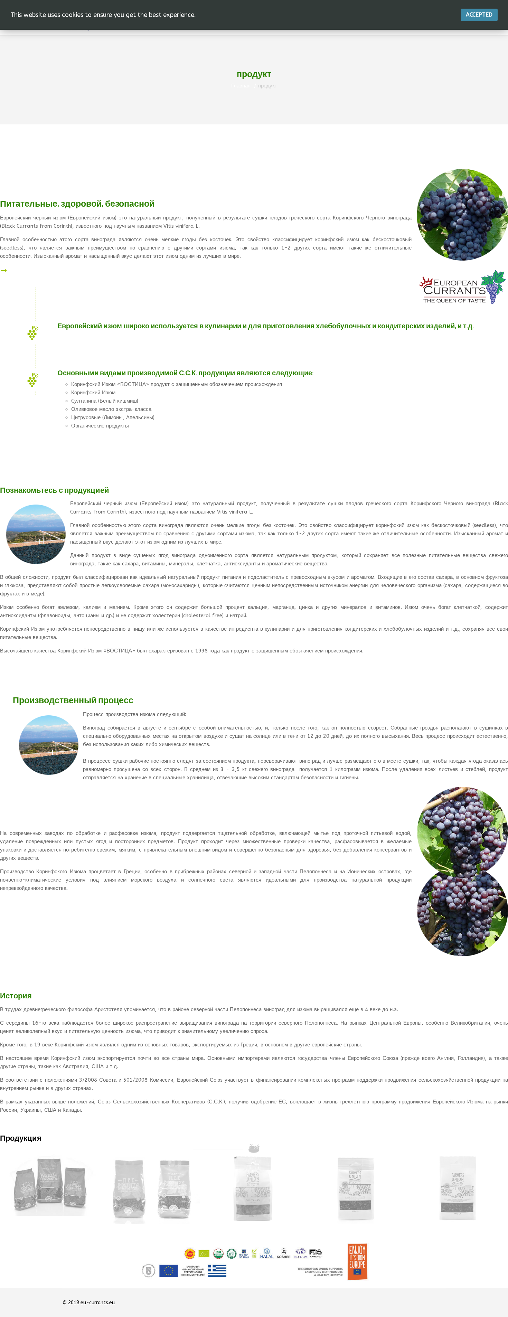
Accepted (479, 14)
